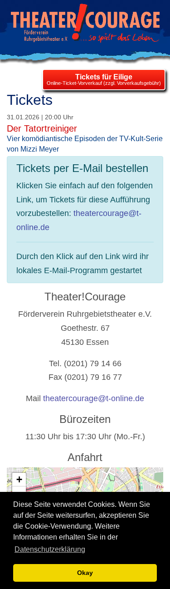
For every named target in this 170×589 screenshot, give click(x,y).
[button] (19, 479)
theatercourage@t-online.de (93, 398)
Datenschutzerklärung (50, 549)
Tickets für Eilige (103, 77)
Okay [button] (85, 572)
